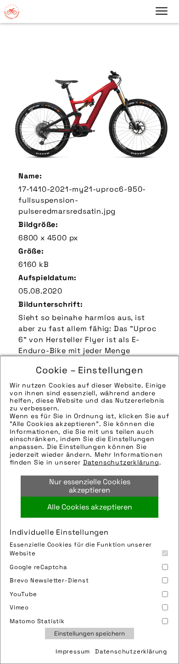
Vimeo (19, 607)
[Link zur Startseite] (11, 11)
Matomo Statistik (37, 621)
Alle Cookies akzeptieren (89, 507)
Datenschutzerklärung (121, 462)
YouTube (23, 594)
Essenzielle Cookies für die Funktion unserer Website (81, 549)
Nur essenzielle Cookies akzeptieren (89, 486)
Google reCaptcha (38, 567)
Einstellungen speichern (89, 633)
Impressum (73, 651)
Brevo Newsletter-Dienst (49, 580)
